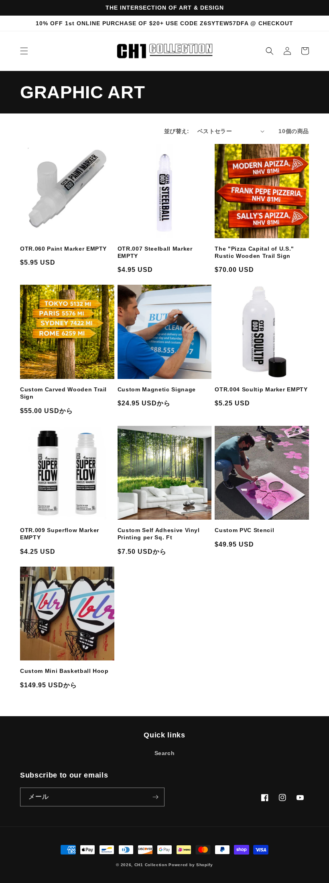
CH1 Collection (150, 865)
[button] (24, 51)
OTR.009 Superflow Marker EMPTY (59, 534)
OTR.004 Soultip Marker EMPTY (261, 389)
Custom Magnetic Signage (157, 389)
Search (164, 753)
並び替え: (176, 131)
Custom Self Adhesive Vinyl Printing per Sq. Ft (159, 534)
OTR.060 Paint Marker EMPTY (63, 248)
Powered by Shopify (191, 865)
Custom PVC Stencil (244, 530)
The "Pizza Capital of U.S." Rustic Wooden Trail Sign (254, 252)
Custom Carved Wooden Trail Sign (63, 393)
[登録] (155, 797)
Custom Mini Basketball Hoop (64, 671)
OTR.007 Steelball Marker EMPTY (155, 252)
